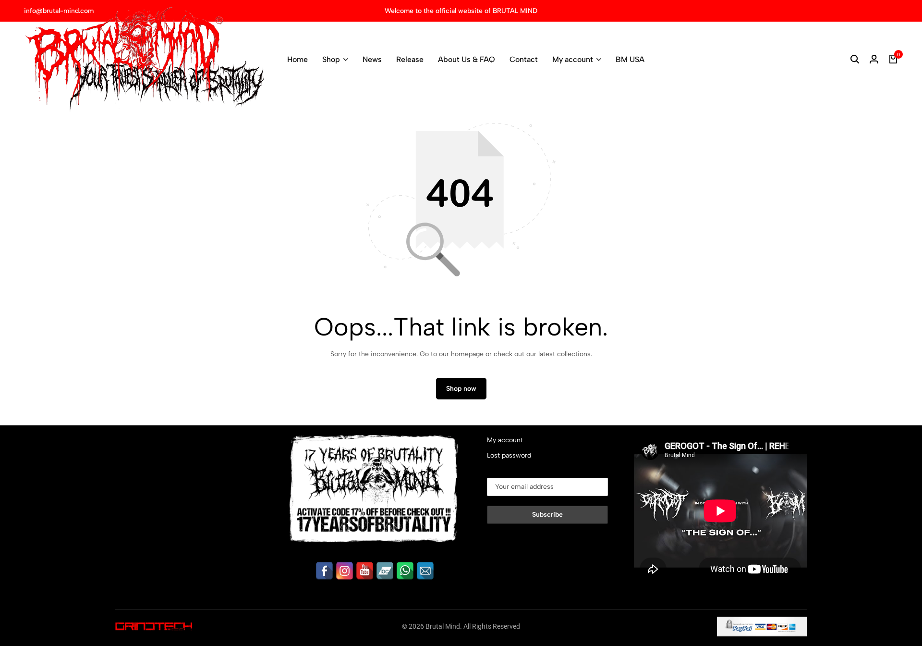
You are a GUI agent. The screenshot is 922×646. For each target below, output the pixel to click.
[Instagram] (344, 571)
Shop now (461, 389)
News (372, 59)
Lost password (509, 455)
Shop (331, 59)
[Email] (425, 571)
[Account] (874, 59)
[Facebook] (324, 571)
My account (572, 59)
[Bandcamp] (385, 571)
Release (410, 59)
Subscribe (547, 514)
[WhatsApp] (405, 571)
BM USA (630, 59)
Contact (524, 59)
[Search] (854, 59)
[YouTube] (365, 571)
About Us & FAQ (466, 59)
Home (297, 59)
